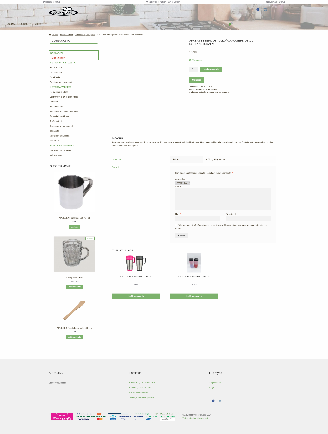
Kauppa (23, 23)
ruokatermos (212, 92)
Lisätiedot (116, 159)
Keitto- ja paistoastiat (63, 63)
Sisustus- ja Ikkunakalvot (61, 150)
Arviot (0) (116, 167)
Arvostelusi (181, 179)
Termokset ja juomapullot (85, 35)
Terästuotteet (56, 121)
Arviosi (179, 186)
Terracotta (54, 131)
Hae (222, 24)
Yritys (38, 23)
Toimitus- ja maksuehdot (140, 387)
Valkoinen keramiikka (59, 136)
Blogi (211, 387)
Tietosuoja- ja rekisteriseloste (142, 382)
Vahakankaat (56, 155)
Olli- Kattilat (55, 77)
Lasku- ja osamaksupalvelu (141, 397)
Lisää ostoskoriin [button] (136, 296)
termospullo (224, 92)
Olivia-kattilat (56, 72)
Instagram (265, 9)
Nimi (178, 214)
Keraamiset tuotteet (59, 92)
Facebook (258, 9)
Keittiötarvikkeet (66, 35)
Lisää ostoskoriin (211, 69)
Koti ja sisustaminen (62, 145)
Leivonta (54, 102)
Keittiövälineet (56, 106)
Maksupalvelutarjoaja (138, 392)
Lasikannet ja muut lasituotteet (64, 97)
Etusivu (11, 23)
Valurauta (54, 141)
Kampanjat (56, 53)
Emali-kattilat (56, 68)
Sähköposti (231, 214)
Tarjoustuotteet (57, 58)
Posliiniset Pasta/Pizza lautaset (64, 111)
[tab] (136, 159)
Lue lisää (74, 227)
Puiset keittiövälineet (59, 116)
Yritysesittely (215, 382)
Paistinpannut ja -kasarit (61, 82)
